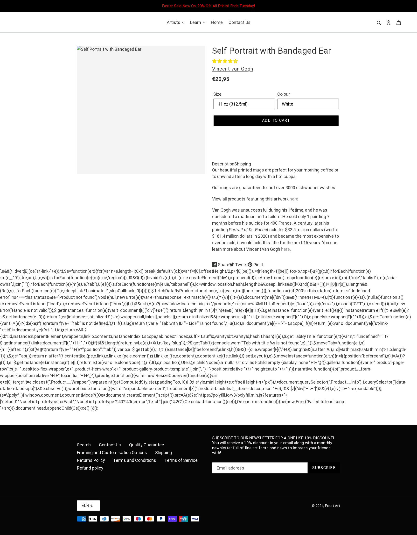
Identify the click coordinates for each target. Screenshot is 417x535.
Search (84, 444)
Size (217, 94)
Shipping (163, 452)
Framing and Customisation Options (112, 452)
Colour (283, 94)
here (294, 198)
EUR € (87, 505)
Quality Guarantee (146, 444)
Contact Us (110, 444)
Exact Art (332, 506)
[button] (225, 61)
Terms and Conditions (134, 460)
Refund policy (90, 468)
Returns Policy (91, 460)
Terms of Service (181, 460)
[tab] (223, 164)
